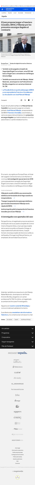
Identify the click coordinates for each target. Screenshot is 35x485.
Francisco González (14, 113)
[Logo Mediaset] (17, 354)
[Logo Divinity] (17, 378)
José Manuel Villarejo (14, 110)
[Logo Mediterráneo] (17, 440)
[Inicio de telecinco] (2, 9)
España (10, 12)
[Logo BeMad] (17, 406)
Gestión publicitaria (17, 459)
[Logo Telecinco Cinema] (17, 417)
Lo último (4, 12)
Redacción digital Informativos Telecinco (21, 63)
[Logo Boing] (17, 395)
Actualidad (9, 319)
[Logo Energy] (17, 401)
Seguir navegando (8, 342)
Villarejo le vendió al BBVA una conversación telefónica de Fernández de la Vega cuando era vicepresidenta (17, 195)
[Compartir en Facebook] (32, 100)
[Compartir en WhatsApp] (21, 100)
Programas (5, 333)
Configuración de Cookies (17, 454)
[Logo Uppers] (17, 412)
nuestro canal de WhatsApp (19, 306)
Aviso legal (17, 448)
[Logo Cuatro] (17, 372)
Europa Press (4, 63)
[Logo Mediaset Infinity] (17, 361)
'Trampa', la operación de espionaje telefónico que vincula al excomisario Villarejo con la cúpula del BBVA (16, 203)
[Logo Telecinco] (17, 367)
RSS (17, 461)
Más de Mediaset (7, 346)
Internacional (28, 12)
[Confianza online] (18, 479)
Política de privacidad (18, 452)
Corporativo (6, 337)
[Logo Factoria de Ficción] (17, 389)
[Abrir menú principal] (32, 9)
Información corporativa (17, 450)
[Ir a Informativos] (9, 9)
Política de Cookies (17, 456)
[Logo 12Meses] (17, 423)
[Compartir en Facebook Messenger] (28, 100)
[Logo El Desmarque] (17, 383)
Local (15, 12)
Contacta (17, 463)
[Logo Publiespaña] (17, 434)
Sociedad (20, 12)
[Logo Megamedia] (18, 471)
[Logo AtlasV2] (17, 429)
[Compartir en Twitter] (25, 100)
